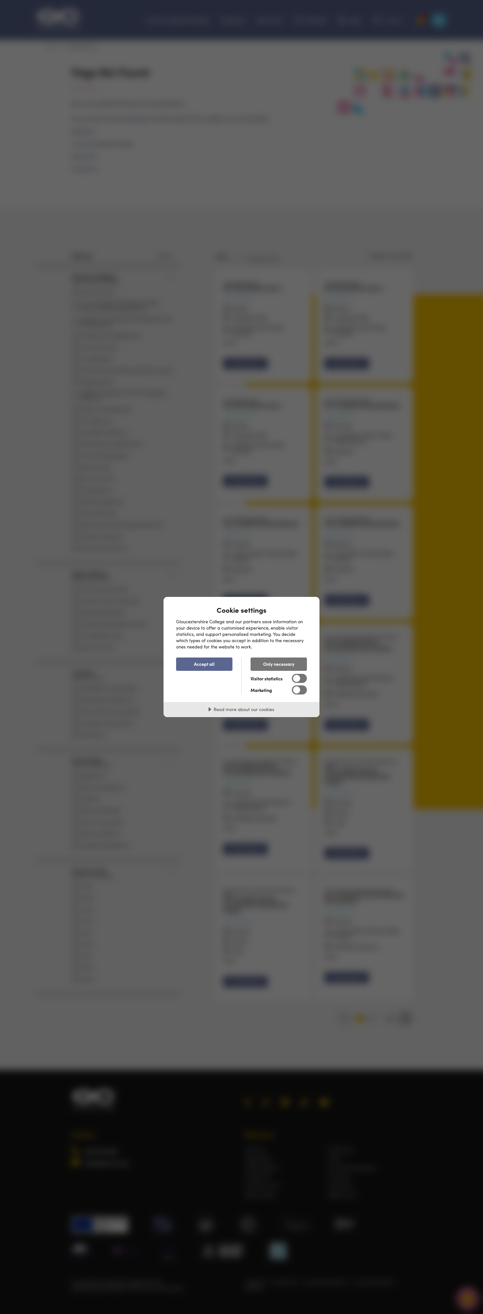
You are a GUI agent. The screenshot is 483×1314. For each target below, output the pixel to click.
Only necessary (278, 664)
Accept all (204, 664)
